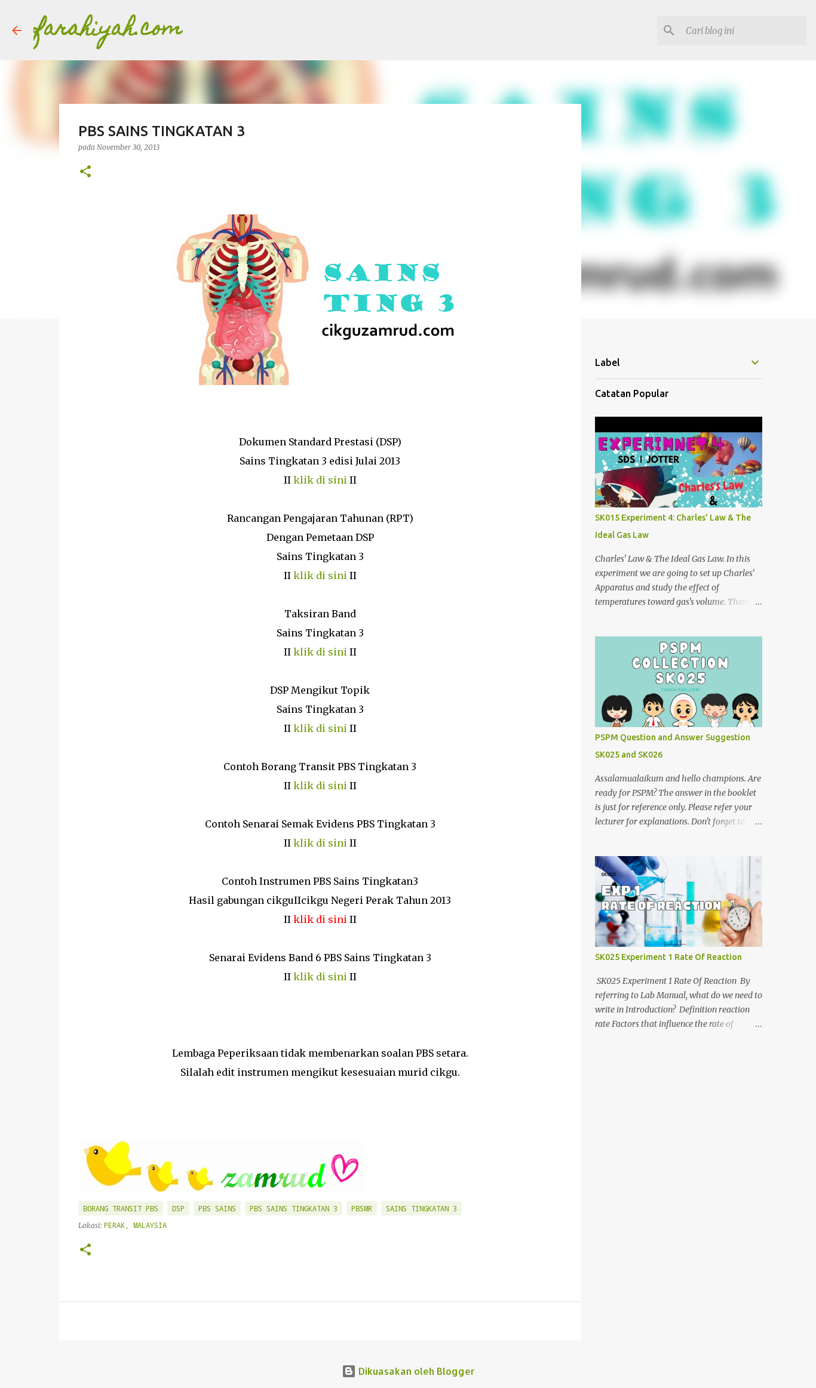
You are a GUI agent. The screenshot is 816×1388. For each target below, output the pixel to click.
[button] (85, 172)
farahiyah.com (108, 30)
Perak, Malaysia (135, 1225)
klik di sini (320, 480)
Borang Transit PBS (120, 1208)
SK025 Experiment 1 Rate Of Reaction (668, 957)
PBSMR (361, 1208)
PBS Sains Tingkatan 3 (294, 1208)
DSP (178, 1208)
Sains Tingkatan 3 (421, 1208)
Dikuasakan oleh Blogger (415, 1371)
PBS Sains (217, 1208)
